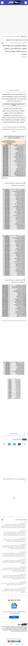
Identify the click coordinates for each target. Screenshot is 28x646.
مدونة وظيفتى (9, 639)
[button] (19, 444)
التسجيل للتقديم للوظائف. (14, 90)
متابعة (14, 617)
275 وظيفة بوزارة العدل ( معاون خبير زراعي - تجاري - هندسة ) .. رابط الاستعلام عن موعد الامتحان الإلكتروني (13, 584)
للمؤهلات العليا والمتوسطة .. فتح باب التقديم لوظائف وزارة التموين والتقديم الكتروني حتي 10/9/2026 (14, 540)
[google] (15, 641)
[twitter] (17, 641)
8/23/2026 (22, 559)
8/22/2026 (22, 581)
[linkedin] (13, 641)
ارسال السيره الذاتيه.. (14, 433)
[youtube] (9, 641)
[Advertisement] (14, 20)
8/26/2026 (22, 530)
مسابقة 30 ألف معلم (14, 42)
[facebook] (19, 641)
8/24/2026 (22, 574)
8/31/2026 (22, 538)
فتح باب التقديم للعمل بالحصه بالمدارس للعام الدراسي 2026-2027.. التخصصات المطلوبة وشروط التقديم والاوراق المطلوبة (13, 562)
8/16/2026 (22, 588)
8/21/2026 (22, 544)
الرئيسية (23, 42)
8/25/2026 (22, 523)
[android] (11, 641)
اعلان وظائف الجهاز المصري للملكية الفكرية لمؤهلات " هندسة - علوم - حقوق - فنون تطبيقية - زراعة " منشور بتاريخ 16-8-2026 (13, 591)
